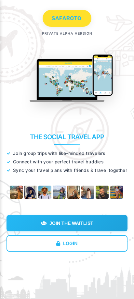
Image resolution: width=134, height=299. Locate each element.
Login (70, 243)
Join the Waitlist (71, 223)
